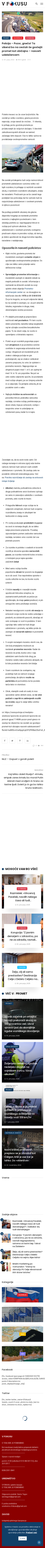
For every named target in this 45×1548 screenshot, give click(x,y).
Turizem (22, 967)
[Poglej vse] (22, 1294)
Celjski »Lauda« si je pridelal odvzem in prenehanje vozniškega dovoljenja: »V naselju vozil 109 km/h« (20, 1112)
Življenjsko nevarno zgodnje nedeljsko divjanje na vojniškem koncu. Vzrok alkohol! (20, 1069)
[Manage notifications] (39, 1542)
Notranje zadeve (13, 1133)
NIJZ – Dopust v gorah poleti (18, 759)
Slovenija (18, 38)
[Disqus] (22, 830)
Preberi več (31, 1532)
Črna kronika (12, 1047)
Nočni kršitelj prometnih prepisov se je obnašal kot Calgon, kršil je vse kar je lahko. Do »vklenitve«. (20, 1155)
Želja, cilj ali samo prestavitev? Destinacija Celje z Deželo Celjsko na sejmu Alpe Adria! (22, 975)
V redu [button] (22, 1538)
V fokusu (30, 38)
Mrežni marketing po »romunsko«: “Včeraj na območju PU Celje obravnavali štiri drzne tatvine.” (27, 1268)
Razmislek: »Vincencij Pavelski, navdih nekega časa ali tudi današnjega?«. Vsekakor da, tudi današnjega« (22, 897)
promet (6, 38)
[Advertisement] (22, 87)
